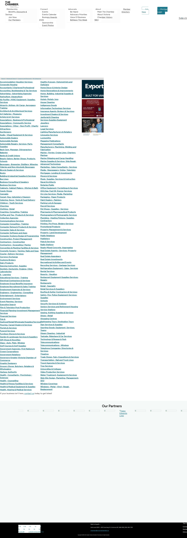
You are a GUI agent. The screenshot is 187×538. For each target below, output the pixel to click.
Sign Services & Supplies (51, 325)
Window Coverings (48, 384)
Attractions (5, 129)
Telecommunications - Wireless (54, 345)
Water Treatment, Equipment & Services (58, 375)
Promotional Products (50, 227)
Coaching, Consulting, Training (14, 212)
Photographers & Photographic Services (58, 215)
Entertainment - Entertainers (13, 295)
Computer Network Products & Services (18, 227)
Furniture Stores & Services (12, 334)
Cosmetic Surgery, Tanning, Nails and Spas (19, 251)
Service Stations (47, 310)
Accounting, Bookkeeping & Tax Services (18, 91)
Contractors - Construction (12, 242)
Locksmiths (45, 138)
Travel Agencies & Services (52, 363)
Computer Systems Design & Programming (19, 236)
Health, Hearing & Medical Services (16, 390)
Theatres (44, 354)
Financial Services (8, 316)
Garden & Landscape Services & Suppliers (18, 337)
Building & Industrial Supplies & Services (18, 176)
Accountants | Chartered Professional (17, 88)
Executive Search (8, 304)
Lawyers (44, 126)
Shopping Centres (48, 319)
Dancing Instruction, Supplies (13, 266)
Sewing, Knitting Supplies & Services (56, 313)
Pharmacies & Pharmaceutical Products (58, 212)
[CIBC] (70, 464)
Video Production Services (52, 372)
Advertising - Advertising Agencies (15, 94)
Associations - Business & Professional (17, 120)
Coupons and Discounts (25, 78)
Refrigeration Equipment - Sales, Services (59, 268)
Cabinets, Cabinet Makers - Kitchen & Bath (19, 188)
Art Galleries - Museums (11, 114)
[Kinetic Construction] (162, 464)
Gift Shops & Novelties (10, 340)
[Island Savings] (146, 464)
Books (3, 173)
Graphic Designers (8, 363)
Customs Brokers (8, 260)
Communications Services (12, 221)
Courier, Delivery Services (12, 254)
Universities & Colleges (50, 369)
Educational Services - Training (14, 277)
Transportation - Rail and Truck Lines (57, 360)
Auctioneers (5, 132)
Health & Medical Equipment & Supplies (17, 387)
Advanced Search (11, 78)
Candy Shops (6, 191)
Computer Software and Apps (13, 233)
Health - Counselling (9, 381)
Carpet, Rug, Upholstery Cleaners (15, 197)
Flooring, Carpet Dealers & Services (16, 325)
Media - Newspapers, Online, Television (58, 170)
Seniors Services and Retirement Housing (59, 307)
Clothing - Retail (7, 209)
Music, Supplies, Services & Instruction (57, 179)
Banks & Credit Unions (10, 155)
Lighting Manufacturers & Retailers (56, 132)
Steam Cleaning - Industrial (52, 333)
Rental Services (47, 271)
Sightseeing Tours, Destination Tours (57, 322)
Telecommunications (49, 342)
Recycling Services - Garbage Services (57, 265)
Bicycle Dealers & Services (12, 170)
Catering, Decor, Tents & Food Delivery (17, 200)
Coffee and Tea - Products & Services (17, 215)
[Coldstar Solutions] (100, 464)
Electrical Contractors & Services (15, 280)
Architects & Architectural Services (16, 111)
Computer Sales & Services (12, 230)
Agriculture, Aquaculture (11, 96)
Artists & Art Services (10, 117)
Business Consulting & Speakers (14, 182)
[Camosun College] (24, 464)
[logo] (12, 7)
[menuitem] (21, 18)
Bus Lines (4, 179)
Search (3, 78)
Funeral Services (7, 331)
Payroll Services (47, 206)
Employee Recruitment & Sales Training (18, 286)
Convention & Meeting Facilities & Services (19, 248)
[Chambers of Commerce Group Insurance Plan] (39, 464)
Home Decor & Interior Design (53, 88)
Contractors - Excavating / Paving (15, 245)
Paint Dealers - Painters (50, 200)
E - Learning (5, 274)
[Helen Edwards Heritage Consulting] (116, 413)
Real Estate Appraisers (50, 256)
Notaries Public (47, 185)
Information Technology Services (55, 108)
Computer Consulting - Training (14, 224)
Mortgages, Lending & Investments (56, 173)
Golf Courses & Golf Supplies (13, 346)
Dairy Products (6, 263)
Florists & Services (8, 328)
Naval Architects (48, 182)
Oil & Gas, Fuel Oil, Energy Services (56, 191)
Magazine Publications (50, 141)
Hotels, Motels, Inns (49, 99)
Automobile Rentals (9, 141)
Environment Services (10, 298)
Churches (4, 206)
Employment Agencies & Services (15, 289)
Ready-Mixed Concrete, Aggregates (56, 247)
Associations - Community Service (15, 123)
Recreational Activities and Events (55, 262)
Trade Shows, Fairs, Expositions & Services (59, 357)
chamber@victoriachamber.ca (100, 530)
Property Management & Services (55, 230)
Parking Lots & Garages (50, 203)
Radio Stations (46, 244)
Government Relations (10, 355)
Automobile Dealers (9, 138)
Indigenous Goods (48, 105)
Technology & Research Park (53, 339)
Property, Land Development (53, 233)
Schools (44, 301)
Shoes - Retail (46, 316)
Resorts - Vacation (48, 274)
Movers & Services (48, 176)
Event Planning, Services (11, 301)
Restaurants (45, 283)
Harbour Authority (8, 372)
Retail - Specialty (48, 286)
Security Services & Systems (53, 304)
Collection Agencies (9, 218)
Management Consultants (52, 144)
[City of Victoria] (85, 464)
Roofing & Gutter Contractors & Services (58, 292)
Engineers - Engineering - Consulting (16, 292)
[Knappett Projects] (177, 464)
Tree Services (46, 366)
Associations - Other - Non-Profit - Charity (19, 126)
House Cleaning (47, 102)
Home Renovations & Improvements (56, 91)
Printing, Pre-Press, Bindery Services (56, 224)
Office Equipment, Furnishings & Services (59, 188)
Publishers (45, 238)
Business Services (8, 185)
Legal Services (47, 129)
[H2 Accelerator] (131, 464)
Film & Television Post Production (15, 307)
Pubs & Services (47, 241)
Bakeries (4, 152)
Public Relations (47, 236)
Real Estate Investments (51, 259)
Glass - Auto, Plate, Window (12, 343)
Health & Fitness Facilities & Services (16, 384)
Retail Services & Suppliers (52, 289)
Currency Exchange (9, 257)
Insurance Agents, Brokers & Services (57, 111)
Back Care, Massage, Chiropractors (16, 149)
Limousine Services (49, 135)
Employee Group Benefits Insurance (16, 283)
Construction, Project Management (16, 239)
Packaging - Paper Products (52, 197)
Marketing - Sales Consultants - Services (58, 167)
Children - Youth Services (11, 203)
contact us (29, 393)
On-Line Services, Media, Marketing (56, 194)
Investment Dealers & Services (54, 114)
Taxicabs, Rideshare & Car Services (56, 336)
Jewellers (44, 123)
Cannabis (4, 194)
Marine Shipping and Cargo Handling (56, 158)
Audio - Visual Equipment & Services (16, 135)
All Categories (37, 78)
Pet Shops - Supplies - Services (54, 209)
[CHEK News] (54, 464)
